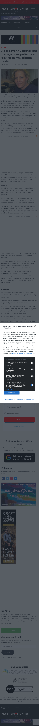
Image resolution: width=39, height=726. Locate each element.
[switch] (32, 363)
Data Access (19, 399)
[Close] (35, 326)
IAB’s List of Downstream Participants (21, 353)
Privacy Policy (30, 399)
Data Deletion (9, 399)
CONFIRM (11, 393)
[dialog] (19, 363)
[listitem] (19, 359)
